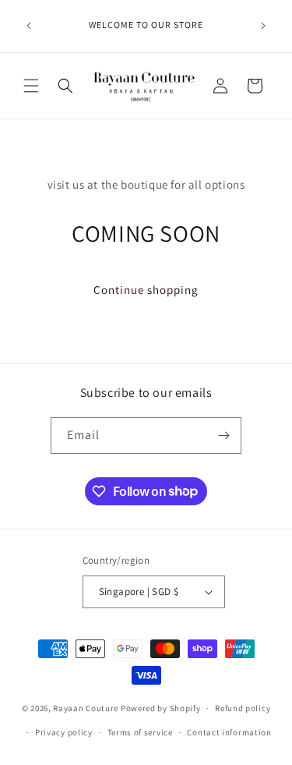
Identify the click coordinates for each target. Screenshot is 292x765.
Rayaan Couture (85, 708)
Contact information (229, 732)
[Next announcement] (263, 26)
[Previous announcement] (29, 26)
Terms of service (140, 732)
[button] (31, 86)
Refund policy (242, 708)
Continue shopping (146, 289)
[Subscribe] (223, 435)
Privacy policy (64, 732)
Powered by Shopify (161, 708)
